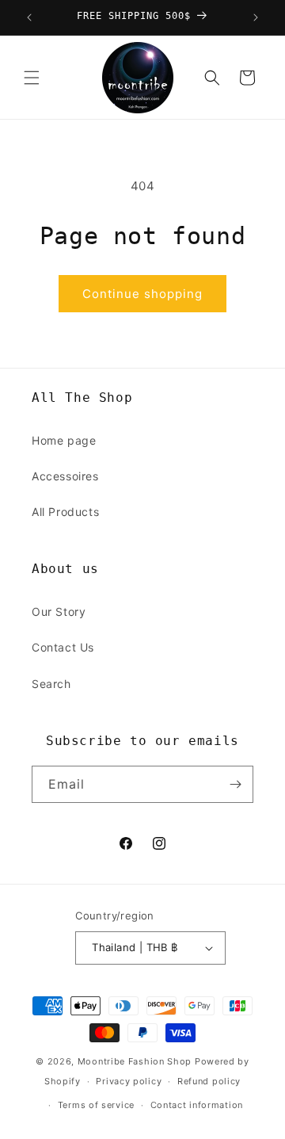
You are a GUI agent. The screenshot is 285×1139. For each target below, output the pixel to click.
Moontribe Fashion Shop (135, 1061)
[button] (31, 77)
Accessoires (65, 476)
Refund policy (209, 1081)
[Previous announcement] (29, 17)
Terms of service (96, 1104)
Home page (64, 440)
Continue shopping (142, 293)
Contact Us (63, 647)
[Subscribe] (235, 784)
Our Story (59, 611)
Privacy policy (129, 1081)
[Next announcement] (255, 17)
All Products (65, 511)
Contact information (196, 1104)
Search (51, 683)
